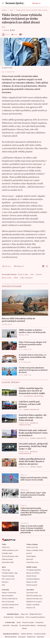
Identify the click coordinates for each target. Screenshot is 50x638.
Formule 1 (5, 582)
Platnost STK (30, 608)
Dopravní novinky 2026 (34, 599)
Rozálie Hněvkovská (28, 424)
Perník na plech (31, 585)
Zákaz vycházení (26, 278)
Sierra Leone (6, 278)
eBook (7, 34)
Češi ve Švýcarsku (8, 602)
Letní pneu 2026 (32, 593)
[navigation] (3, 3)
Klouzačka (14, 625)
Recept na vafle (31, 582)
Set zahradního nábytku (27, 625)
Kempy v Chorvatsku (9, 593)
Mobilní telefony (26, 634)
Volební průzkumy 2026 (10, 550)
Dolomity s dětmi (8, 608)
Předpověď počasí (35, 614)
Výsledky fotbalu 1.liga (9, 573)
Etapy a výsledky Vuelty (34, 550)
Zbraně (38, 274)
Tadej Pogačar (31, 556)
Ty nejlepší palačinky (33, 570)
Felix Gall (29, 559)
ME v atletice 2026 (8, 579)
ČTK (3, 27)
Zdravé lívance (31, 576)
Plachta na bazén (28, 622)
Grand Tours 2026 (32, 562)
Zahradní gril (41, 625)
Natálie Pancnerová (28, 452)
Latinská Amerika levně (10, 605)
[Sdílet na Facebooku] (43, 266)
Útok (32, 274)
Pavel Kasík (36, 467)
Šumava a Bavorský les (10, 599)
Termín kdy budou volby (10, 556)
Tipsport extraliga (8, 576)
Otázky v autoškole (32, 605)
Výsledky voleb (7, 553)
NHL (3, 585)
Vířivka (24, 628)
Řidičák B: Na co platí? (34, 602)
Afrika (16, 278)
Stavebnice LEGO (40, 634)
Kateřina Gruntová (34, 396)
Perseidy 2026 (8, 617)
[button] (25, 52)
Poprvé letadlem (7, 596)
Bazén (19, 622)
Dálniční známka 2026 (34, 596)
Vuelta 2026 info (32, 547)
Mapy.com (24, 614)
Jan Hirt (29, 553)
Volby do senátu (7, 559)
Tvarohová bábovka (33, 579)
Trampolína (39, 622)
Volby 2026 (5, 547)
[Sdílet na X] (47, 266)
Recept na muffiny (32, 573)
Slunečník (6, 625)
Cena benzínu (19, 617)
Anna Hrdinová (31, 409)
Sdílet (16, 34)
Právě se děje (23, 274)
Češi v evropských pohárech (35, 617)
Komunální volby (8, 562)
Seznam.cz (36, 3)
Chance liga (6, 570)
